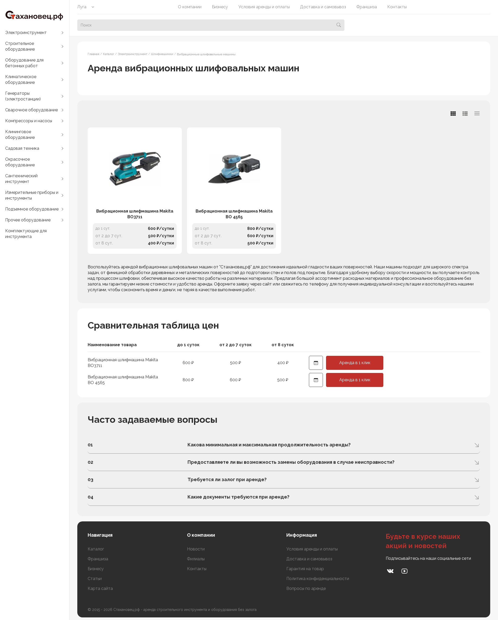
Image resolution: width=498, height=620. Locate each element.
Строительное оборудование (20, 46)
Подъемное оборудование (32, 209)
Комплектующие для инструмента (26, 233)
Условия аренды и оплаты (264, 6)
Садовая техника (22, 148)
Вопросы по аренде (306, 588)
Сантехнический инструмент (21, 178)
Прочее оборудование (28, 219)
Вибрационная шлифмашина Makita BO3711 (134, 214)
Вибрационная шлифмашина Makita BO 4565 (234, 214)
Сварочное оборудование (31, 109)
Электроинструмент (26, 32)
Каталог (96, 549)
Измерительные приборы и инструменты (31, 195)
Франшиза (366, 6)
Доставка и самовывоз (323, 6)
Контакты (397, 6)
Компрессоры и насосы (28, 120)
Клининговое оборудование (20, 134)
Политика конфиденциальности (317, 578)
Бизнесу (220, 6)
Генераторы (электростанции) (23, 96)
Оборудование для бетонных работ (24, 63)
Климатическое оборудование (20, 79)
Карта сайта (100, 588)
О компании (190, 6)
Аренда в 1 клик (354, 362)
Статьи (95, 578)
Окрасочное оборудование (20, 162)
